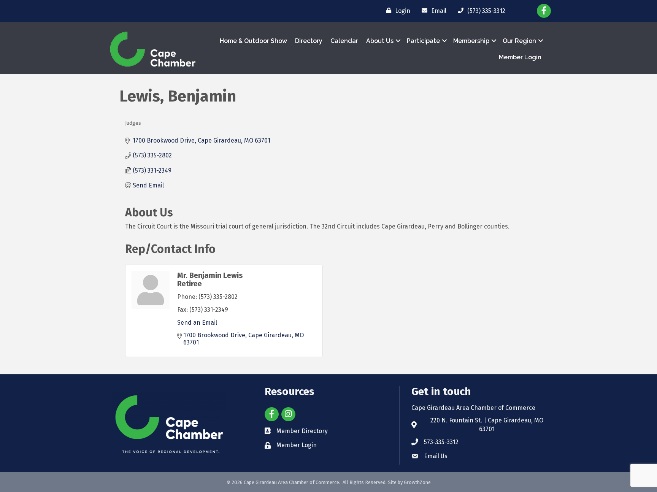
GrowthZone (417, 482)
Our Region (519, 40)
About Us (380, 40)
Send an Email (197, 322)
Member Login (520, 57)
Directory (308, 40)
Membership (471, 40)
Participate (423, 40)
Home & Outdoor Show (253, 40)
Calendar (344, 40)
